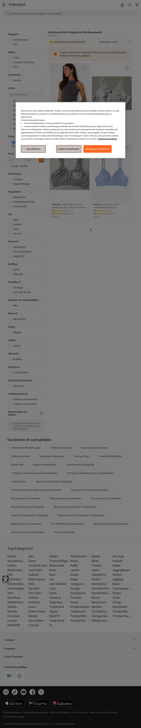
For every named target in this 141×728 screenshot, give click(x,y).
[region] (70, 130)
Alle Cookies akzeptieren (97, 148)
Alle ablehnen (33, 148)
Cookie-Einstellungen (68, 148)
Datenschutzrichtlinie (107, 138)
